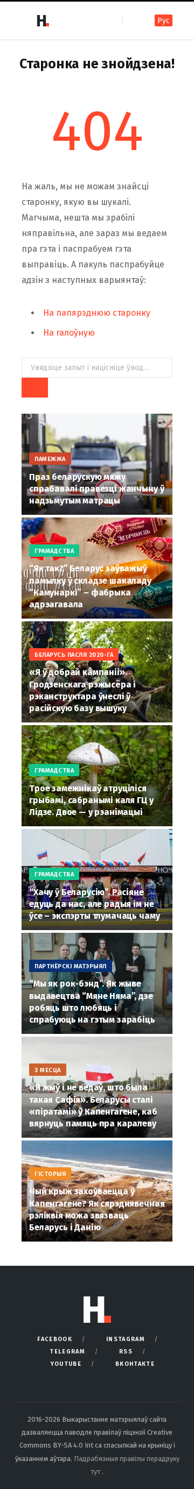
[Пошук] (131, 20)
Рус (163, 20)
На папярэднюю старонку (96, 313)
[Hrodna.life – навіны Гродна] (42, 20)
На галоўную (69, 333)
